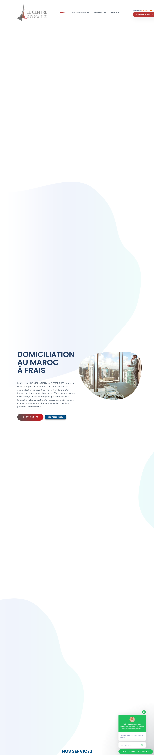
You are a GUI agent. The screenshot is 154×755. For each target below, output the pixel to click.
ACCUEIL (63, 13)
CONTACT (115, 13)
